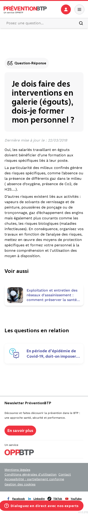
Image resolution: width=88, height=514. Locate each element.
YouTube (76, 498)
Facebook (18, 498)
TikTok (57, 498)
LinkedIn (39, 498)
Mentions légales (17, 469)
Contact (64, 474)
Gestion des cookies (20, 484)
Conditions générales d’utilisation (31, 474)
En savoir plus (20, 430)
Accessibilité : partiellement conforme (34, 479)
